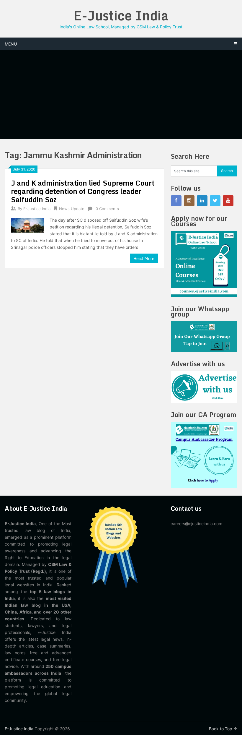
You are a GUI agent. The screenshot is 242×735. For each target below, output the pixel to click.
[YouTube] (228, 200)
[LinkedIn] (202, 200)
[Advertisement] (121, 94)
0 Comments (107, 208)
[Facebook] (176, 200)
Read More (143, 258)
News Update (71, 208)
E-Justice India (121, 15)
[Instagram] (189, 200)
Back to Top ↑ (223, 728)
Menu (11, 43)
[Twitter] (215, 200)
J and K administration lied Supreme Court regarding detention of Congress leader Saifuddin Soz (83, 191)
